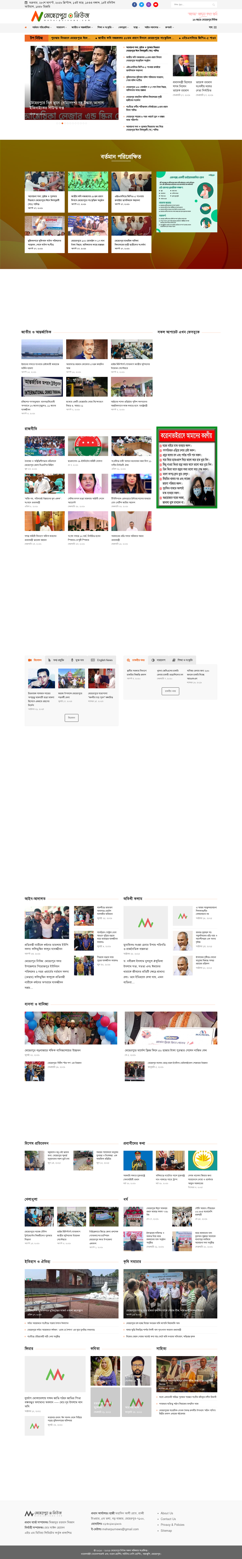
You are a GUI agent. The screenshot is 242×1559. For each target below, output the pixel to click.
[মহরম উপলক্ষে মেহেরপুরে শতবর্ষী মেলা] (71, 678)
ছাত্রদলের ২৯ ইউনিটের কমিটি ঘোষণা (85, 461)
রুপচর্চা (168, 27)
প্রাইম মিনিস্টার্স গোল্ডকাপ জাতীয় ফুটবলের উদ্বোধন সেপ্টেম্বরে (68, 1235)
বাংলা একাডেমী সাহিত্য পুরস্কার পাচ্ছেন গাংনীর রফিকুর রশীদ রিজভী (187, 1397)
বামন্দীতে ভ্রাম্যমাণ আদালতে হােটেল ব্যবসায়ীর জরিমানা (105, 910)
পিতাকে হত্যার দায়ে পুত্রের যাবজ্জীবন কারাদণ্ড (107, 959)
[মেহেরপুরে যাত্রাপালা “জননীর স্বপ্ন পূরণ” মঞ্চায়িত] (101, 678)
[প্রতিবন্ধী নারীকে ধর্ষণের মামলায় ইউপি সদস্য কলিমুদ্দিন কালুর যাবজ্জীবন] (47, 922)
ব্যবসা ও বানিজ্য (37, 1004)
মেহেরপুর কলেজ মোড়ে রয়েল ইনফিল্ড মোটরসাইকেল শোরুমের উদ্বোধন (178, 1063)
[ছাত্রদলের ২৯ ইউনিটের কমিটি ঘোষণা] (88, 446)
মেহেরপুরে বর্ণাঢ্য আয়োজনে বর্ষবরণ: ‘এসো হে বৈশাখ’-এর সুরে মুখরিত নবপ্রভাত (61, 1329)
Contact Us (168, 1519)
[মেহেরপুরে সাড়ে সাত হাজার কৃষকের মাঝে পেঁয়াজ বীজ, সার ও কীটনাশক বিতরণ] (170, 1293)
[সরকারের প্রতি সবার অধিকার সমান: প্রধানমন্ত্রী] (131, 521)
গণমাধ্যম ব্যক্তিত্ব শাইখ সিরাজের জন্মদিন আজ (179, 1403)
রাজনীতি (31, 429)
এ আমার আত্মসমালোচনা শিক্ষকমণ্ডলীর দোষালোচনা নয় (206, 910)
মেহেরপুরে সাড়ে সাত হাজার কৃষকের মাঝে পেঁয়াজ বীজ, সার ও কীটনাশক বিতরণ (165, 1310)
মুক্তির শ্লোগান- (133, 1376)
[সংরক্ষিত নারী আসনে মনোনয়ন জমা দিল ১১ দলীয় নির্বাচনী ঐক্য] (131, 446)
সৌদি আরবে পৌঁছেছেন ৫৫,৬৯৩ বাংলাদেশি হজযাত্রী (205, 1211)
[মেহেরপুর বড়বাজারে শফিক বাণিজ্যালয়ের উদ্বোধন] (71, 1028)
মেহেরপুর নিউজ (118, 1550)
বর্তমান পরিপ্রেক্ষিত (40, 27)
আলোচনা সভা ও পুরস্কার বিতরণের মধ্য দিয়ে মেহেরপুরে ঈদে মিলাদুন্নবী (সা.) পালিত (144, 128)
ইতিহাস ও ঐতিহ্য (37, 1261)
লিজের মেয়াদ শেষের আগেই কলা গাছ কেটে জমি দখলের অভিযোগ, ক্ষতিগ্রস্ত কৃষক (160, 1336)
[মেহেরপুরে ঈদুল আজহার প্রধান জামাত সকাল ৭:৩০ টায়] (133, 1217)
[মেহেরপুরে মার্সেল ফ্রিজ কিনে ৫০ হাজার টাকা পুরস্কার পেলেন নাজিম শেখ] (171, 1028)
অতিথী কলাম (132, 898)
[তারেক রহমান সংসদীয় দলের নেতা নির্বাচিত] (206, 65)
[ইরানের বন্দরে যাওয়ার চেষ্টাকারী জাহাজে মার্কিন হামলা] (42, 349)
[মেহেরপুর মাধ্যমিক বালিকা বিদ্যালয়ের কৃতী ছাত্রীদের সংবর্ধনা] (131, 226)
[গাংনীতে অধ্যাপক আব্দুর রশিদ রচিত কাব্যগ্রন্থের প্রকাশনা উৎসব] (186, 1374)
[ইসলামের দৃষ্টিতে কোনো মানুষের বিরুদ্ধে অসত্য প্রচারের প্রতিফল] (183, 965)
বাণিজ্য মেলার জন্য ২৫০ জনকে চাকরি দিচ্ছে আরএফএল (198, 674)
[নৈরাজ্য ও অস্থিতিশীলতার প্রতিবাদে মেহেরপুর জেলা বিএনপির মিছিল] (45, 446)
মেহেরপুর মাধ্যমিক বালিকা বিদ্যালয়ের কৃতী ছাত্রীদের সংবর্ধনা (144, 99)
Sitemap (166, 1531)
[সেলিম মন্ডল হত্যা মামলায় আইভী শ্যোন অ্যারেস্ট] (88, 483)
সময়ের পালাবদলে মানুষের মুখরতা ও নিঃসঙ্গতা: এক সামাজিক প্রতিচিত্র (107, 1155)
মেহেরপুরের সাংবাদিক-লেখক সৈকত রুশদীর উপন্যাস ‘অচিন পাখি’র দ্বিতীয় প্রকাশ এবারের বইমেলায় (187, 1412)
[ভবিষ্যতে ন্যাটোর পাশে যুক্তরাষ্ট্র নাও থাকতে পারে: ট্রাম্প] (170, 1160)
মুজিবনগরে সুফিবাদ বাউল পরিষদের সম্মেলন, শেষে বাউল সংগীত (145, 79)
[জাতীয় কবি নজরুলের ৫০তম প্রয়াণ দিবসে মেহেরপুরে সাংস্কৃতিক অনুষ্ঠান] (88, 181)
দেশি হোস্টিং (135, 1553)
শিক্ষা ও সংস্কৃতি (104, 27)
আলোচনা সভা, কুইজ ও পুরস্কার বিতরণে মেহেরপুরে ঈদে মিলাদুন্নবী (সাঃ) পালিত (143, 49)
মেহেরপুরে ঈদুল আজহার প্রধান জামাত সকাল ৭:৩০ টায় (157, 1211)
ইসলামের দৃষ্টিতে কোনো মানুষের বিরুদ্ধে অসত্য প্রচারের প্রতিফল (206, 960)
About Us (167, 1513)
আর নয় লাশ (132, 1407)
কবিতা (95, 1348)
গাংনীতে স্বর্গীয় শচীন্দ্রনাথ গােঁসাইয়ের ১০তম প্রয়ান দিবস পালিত (147, 108)
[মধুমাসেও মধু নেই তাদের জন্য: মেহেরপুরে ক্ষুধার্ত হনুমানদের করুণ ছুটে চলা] (34, 1160)
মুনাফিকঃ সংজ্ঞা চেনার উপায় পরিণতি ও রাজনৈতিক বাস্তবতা (144, 947)
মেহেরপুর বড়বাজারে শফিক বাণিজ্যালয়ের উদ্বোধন (53, 1050)
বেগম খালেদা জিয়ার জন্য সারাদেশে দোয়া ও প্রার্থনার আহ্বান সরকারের (200, 1179)
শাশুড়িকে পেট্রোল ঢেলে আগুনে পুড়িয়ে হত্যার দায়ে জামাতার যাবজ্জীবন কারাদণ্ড (107, 937)
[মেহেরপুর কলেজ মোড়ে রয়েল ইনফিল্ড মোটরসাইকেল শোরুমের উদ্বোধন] (135, 1071)
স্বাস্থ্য (136, 27)
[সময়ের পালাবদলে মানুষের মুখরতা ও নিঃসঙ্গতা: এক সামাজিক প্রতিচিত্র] (83, 1160)
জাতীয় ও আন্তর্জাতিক (81, 27)
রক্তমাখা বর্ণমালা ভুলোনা (103, 1405)
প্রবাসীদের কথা (134, 1143)
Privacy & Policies (172, 1525)
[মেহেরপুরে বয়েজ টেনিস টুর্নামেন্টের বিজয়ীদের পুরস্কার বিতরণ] (39, 1217)
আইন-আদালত (151, 27)
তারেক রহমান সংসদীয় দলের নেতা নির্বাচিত (204, 86)
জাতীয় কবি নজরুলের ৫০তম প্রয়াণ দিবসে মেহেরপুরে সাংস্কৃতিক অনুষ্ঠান (143, 59)
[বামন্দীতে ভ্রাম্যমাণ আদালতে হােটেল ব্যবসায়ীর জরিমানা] (84, 916)
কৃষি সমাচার (132, 1261)
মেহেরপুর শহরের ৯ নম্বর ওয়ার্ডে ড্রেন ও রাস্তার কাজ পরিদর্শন (145, 118)
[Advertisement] (159, 16)
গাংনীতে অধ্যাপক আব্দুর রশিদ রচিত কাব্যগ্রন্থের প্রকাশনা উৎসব (186, 1382)
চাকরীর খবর (170, 691)
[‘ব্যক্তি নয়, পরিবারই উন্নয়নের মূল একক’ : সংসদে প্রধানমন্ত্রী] (45, 483)
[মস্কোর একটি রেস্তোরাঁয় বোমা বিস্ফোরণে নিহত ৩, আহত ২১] (87, 387)
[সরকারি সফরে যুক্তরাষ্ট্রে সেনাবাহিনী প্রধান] (138, 1160)
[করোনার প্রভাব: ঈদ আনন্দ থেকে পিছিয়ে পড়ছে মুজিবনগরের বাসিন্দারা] (34, 1426)
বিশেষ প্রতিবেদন (37, 1143)
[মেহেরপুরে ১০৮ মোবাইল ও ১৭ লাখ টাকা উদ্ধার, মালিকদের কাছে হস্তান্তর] (88, 226)
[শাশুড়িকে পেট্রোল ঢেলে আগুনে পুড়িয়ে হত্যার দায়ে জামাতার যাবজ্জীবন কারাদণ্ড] (84, 941)
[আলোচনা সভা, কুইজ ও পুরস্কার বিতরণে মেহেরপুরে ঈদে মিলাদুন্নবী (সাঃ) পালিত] (45, 181)
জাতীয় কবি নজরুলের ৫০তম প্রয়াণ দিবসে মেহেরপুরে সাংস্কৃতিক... (60, 38)
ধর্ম (125, 1199)
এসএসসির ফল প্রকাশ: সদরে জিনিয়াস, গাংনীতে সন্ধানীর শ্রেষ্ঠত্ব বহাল (71, 105)
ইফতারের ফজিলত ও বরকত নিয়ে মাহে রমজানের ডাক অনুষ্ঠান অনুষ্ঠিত (156, 1238)
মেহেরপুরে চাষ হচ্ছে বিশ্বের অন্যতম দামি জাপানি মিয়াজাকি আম (153, 1323)
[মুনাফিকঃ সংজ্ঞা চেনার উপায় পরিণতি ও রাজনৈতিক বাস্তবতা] (145, 922)
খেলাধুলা (122, 27)
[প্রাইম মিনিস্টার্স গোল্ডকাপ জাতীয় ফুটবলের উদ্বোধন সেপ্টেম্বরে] (131, 349)
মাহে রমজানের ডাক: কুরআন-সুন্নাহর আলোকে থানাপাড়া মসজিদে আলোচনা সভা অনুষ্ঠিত (205, 1238)
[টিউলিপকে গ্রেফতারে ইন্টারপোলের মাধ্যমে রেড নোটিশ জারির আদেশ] (131, 483)
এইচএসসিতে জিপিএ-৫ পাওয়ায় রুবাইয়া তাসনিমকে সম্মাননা (141, 38)
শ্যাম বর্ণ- (99, 1376)
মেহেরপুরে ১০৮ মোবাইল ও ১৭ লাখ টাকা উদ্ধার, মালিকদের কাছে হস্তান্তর (146, 89)
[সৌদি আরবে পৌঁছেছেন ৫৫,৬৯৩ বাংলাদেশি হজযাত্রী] (182, 1217)
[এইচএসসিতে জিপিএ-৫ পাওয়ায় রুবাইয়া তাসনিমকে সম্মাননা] (131, 181)
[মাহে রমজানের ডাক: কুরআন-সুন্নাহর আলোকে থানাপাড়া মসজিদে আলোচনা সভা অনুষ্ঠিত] (182, 1241)
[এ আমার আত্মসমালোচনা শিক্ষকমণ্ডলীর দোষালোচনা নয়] (183, 916)
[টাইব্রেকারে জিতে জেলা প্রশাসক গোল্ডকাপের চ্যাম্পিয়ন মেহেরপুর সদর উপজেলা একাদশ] (104, 1217)
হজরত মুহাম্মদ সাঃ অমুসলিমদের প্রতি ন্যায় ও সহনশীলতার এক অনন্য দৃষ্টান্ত (206, 937)
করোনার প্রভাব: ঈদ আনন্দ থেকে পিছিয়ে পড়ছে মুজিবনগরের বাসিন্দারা (65, 1419)
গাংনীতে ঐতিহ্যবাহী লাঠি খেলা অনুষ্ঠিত (43, 1336)
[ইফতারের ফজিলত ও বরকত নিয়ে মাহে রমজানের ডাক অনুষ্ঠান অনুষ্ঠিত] (133, 1241)
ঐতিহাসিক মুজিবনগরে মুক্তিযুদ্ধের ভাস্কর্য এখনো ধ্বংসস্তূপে (55, 1310)
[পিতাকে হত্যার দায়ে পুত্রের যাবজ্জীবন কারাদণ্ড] (84, 965)
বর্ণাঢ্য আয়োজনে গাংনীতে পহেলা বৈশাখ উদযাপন (47, 1323)
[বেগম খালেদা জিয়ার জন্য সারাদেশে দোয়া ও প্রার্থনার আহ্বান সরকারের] (202, 1160)
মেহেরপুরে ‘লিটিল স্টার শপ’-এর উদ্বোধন (64, 1063)
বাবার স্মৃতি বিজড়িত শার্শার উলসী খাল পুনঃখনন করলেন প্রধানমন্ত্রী (153, 1329)
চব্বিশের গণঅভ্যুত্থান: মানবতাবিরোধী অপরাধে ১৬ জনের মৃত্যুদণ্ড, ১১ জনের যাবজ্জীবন (38, 405)
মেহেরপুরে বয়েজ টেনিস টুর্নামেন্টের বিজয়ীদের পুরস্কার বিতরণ (38, 1235)
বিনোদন (71, 717)
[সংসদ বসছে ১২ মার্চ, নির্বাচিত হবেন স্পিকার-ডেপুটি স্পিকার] (88, 521)
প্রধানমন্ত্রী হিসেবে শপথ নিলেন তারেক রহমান (182, 86)
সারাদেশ (60, 27)
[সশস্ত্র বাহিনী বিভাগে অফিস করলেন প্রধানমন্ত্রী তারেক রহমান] (45, 521)
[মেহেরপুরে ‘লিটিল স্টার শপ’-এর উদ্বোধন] (34, 1071)
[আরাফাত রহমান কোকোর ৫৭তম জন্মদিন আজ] (87, 349)
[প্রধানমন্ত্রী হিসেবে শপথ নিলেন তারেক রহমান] (183, 65)
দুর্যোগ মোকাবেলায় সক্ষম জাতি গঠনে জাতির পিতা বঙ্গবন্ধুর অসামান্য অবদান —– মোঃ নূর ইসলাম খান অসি (53, 1402)
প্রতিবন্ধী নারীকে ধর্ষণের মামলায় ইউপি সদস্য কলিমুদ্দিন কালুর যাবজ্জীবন (46, 947)
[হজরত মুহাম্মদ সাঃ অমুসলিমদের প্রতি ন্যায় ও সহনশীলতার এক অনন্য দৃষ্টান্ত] (183, 941)
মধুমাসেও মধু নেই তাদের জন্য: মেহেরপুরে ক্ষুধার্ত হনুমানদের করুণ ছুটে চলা (58, 1155)
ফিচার (29, 1348)
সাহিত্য (161, 1348)
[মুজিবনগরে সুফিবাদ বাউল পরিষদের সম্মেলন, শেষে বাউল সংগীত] (45, 226)
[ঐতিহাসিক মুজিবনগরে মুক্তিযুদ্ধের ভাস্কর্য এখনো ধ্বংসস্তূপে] (72, 1293)
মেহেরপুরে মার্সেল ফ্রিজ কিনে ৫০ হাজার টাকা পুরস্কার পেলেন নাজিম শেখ (166, 1050)
